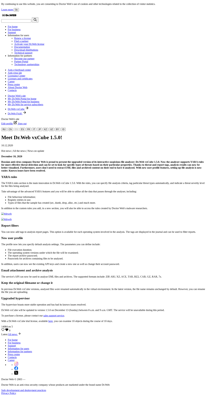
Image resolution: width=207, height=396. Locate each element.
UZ (51, 129)
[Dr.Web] (9, 15)
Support (12, 32)
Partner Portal (21, 61)
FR (28, 129)
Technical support (23, 52)
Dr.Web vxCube (16, 109)
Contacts (12, 90)
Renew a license (22, 38)
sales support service (53, 315)
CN (10, 129)
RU (4, 129)
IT (34, 129)
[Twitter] (16, 373)
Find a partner (21, 41)
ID (63, 129)
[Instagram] (16, 364)
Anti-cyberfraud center (19, 70)
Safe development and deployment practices (23, 390)
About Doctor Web (17, 87)
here (50, 321)
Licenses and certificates (20, 78)
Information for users (18, 348)
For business (14, 29)
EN (16, 129)
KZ (45, 129)
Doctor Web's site (17, 95)
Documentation (22, 47)
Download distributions (26, 49)
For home (13, 26)
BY (57, 129)
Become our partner (24, 58)
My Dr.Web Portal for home (22, 98)
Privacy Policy (8, 393)
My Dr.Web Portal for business (23, 101)
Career (11, 81)
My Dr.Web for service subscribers (25, 104)
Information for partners (20, 351)
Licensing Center (16, 75)
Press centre (14, 84)
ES (22, 129)
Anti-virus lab (15, 72)
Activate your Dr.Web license (29, 44)
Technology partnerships (26, 64)
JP (39, 129)
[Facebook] (16, 369)
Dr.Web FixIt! (15, 113)
